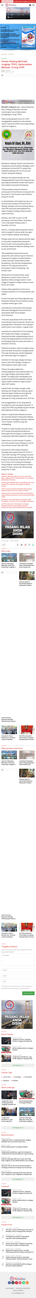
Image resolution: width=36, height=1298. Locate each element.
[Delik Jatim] (11, 5)
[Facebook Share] (17, 544)
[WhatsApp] (23, 1283)
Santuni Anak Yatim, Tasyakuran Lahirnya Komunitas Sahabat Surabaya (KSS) (19, 1244)
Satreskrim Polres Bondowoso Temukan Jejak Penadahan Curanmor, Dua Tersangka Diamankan (17, 500)
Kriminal (4, 58)
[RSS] (27, 1283)
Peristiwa (6, 1080)
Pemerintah (28, 1077)
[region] (18, 37)
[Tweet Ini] (21, 544)
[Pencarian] (33, 5)
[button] (17, 47)
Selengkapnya (17, 1065)
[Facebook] (9, 1283)
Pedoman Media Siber (23, 1288)
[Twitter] (12, 1283)
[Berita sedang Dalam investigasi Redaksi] (6, 1049)
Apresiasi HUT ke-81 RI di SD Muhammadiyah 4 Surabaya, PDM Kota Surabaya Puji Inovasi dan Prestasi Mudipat (16, 1166)
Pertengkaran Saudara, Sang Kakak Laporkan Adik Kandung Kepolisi (17, 1237)
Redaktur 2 (8, 70)
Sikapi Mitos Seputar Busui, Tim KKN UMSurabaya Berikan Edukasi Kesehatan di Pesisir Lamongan (19, 1251)
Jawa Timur (7, 1077)
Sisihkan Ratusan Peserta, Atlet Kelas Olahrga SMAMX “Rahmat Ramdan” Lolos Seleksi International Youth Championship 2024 (19, 1258)
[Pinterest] (16, 1283)
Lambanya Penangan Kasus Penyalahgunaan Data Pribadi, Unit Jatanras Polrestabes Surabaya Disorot (17, 484)
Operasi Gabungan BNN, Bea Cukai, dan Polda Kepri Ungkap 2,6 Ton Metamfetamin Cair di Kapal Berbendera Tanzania (17, 478)
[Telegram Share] (29, 544)
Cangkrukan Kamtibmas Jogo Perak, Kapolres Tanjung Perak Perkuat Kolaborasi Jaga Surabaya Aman (22, 1058)
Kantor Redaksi (18, 1290)
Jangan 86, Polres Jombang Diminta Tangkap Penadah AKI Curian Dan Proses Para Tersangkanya (22, 1040)
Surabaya (17, 1077)
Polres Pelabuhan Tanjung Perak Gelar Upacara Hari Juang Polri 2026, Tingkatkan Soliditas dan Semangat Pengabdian (16, 1173)
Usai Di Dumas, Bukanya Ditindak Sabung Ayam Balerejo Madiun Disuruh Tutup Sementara (16, 489)
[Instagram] (20, 1283)
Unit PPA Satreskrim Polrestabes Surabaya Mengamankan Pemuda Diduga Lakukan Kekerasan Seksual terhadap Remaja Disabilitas (16, 505)
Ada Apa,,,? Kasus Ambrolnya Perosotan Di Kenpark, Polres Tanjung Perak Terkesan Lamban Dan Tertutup (19, 1230)
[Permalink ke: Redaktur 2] (3, 71)
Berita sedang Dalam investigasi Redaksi (22, 1049)
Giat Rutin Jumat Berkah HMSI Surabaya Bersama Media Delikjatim (18, 1265)
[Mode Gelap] (30, 5)
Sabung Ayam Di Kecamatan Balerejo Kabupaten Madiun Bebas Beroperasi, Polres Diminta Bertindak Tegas (17, 495)
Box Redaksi (10, 1288)
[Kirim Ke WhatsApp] (33, 544)
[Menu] (2, 5)
